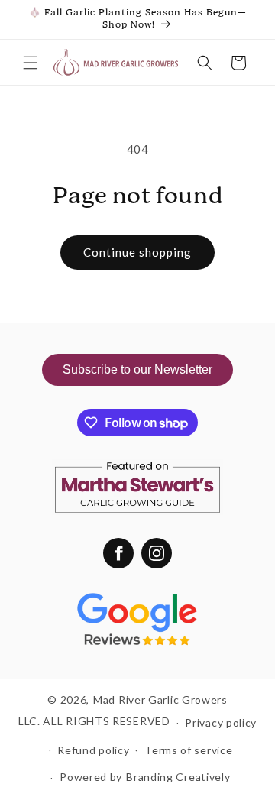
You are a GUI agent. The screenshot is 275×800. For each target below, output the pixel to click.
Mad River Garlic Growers (160, 699)
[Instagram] (156, 553)
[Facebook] (118, 553)
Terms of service (188, 749)
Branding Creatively (178, 776)
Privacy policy (221, 722)
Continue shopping (137, 252)
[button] (30, 62)
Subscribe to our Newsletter (137, 369)
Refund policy (93, 749)
